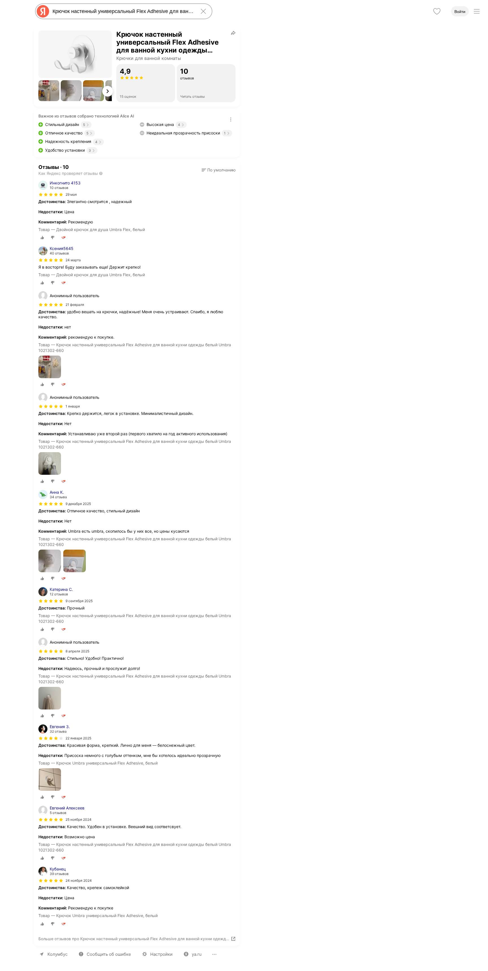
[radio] (42, 237)
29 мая (71, 194)
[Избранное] (437, 11)
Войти (459, 11)
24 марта (73, 260)
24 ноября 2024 (79, 880)
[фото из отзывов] (49, 367)
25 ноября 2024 (78, 819)
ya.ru (197, 954)
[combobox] (122, 11)
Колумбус (57, 954)
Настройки (161, 954)
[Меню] (476, 11)
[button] (48, 90)
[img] (50, 194)
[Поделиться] (233, 33)
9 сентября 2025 (79, 601)
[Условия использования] (230, 119)
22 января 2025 (78, 738)
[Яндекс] (43, 11)
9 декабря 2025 (78, 504)
